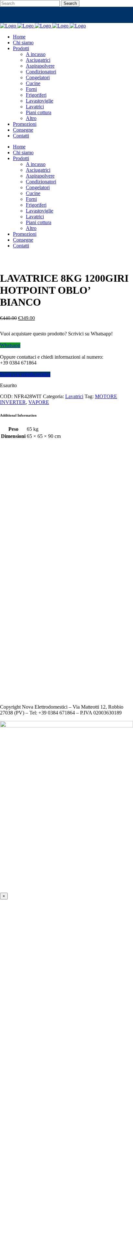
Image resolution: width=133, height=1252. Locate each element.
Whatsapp (10, 345)
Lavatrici (74, 396)
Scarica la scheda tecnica (25, 374)
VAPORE (38, 402)
